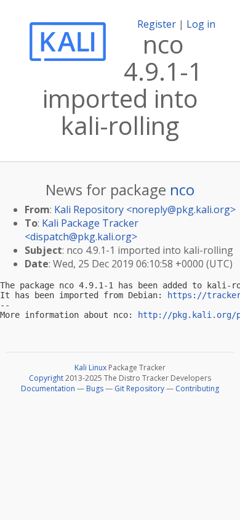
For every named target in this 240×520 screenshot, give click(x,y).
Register (156, 24)
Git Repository (139, 388)
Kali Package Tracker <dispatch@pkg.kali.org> (81, 229)
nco (182, 189)
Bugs (94, 388)
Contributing (197, 388)
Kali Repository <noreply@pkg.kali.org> (145, 209)
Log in (200, 24)
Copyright (46, 378)
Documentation (48, 388)
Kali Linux (90, 367)
